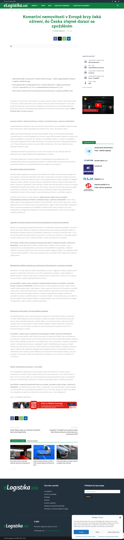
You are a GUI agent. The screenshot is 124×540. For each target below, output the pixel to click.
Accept (81, 532)
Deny (97, 532)
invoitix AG (98, 166)
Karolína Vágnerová (59, 31)
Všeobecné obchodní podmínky (54, 506)
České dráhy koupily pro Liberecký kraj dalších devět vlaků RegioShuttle (25, 431)
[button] (120, 517)
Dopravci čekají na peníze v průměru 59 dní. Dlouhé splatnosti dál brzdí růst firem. (43, 463)
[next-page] (14, 469)
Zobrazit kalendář (87, 87)
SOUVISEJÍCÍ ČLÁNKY (18, 441)
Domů (12, 10)
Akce (50, 6)
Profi (43, 6)
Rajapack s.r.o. (99, 179)
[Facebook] (112, 1)
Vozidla (59, 458)
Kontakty (47, 497)
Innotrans (91, 73)
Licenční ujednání (50, 503)
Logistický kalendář (81, 6)
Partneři (46, 500)
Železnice (13, 458)
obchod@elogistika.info (52, 531)
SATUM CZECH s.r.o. (101, 161)
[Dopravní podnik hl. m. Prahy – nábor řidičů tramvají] (44, 405)
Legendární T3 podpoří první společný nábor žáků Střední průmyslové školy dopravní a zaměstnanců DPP (64, 432)
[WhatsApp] (64, 39)
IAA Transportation (94, 62)
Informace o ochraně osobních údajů (85, 536)
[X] (118, 1)
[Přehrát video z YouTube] (98, 105)
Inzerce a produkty (50, 494)
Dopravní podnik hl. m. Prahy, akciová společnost (103, 186)
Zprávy (34, 6)
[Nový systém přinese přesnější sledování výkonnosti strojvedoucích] (20, 452)
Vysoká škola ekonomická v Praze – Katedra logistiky (103, 149)
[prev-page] (11, 469)
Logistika (23, 10)
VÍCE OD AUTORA (32, 441)
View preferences (113, 532)
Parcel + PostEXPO (94, 78)
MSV (90, 83)
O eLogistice (48, 491)
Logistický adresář (61, 6)
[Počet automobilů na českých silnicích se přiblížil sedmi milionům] (67, 452)
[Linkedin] (115, 1)
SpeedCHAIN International (96, 67)
